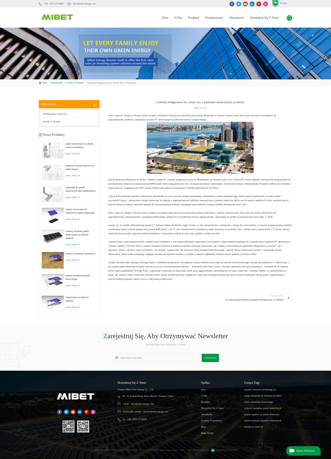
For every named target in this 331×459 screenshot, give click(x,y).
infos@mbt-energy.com (84, 3)
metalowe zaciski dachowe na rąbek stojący (80, 167)
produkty (193, 17)
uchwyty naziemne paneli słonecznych (262, 408)
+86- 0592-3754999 (53, 3)
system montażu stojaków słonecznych (262, 420)
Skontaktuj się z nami (264, 17)
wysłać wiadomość (305, 451)
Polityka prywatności (198, 450)
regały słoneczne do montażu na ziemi (262, 395)
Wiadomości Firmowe (55, 113)
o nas (204, 395)
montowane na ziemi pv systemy (77, 299)
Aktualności (236, 17)
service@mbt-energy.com (155, 411)
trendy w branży (75, 82)
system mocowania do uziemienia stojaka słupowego (80, 211)
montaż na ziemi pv (253, 427)
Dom (165, 17)
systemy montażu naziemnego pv (260, 389)
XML (182, 450)
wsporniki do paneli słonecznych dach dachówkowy (81, 189)
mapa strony (207, 433)
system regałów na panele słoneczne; (262, 414)
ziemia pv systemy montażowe (80, 253)
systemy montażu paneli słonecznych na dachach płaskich (77, 234)
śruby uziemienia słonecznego (258, 402)
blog (203, 427)
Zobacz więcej (71, 153)
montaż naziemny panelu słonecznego (78, 277)
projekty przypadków (211, 420)
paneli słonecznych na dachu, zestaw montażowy (80, 145)
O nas (178, 17)
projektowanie (214, 17)
